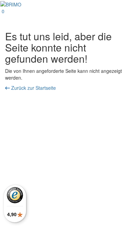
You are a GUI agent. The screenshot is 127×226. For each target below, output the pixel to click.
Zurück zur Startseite (33, 87)
